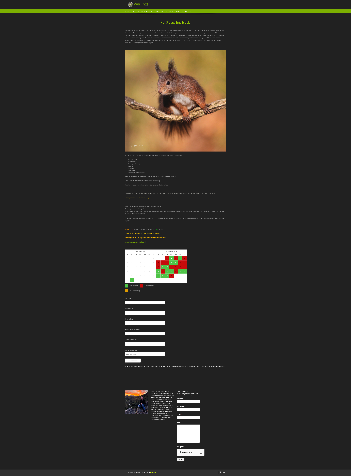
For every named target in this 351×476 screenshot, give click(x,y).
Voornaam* (129, 298)
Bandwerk (153, 472)
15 (167, 267)
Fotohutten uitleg (174, 11)
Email (179, 414)
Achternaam (182, 406)
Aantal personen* (131, 350)
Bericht (180, 422)
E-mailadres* (129, 319)
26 (184, 271)
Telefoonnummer (131, 340)
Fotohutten (146, 11)
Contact (188, 11)
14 (162, 267)
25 (180, 271)
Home (127, 11)
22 (167, 271)
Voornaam (181, 398)
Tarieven (159, 11)
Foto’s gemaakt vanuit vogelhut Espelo (138, 198)
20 (158, 271)
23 (171, 271)
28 (162, 275)
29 (167, 275)
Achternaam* (129, 309)
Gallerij (135, 11)
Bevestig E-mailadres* (132, 329)
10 (175, 262)
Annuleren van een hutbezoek (136, 242)
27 (158, 275)
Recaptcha (181, 447)
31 (131, 280)
